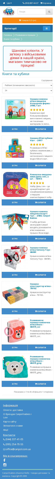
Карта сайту (9, 421)
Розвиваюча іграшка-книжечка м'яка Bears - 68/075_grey (40, 359)
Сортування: (47, 80)
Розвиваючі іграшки (25, 35)
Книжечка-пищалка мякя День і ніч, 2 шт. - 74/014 (40, 176)
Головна (8, 35)
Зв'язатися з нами (13, 425)
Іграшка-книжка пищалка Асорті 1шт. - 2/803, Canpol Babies (40, 214)
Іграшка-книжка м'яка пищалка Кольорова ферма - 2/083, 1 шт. (40, 102)
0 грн (14, 129)
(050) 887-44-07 (32, 3)
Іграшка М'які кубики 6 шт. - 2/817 (41, 139)
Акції (5, 429)
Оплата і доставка (13, 409)
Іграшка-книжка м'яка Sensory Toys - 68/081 (40, 249)
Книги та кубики (12, 39)
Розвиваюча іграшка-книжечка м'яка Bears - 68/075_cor (40, 323)
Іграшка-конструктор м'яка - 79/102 (41, 286)
